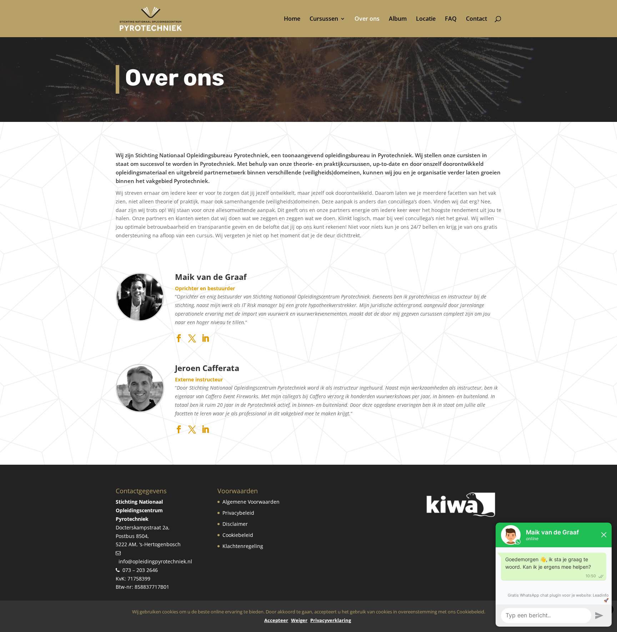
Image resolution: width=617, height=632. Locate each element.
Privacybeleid (238, 512)
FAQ (451, 19)
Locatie (426, 19)
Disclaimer (235, 523)
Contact (476, 19)
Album (398, 19)
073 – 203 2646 (140, 570)
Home (292, 19)
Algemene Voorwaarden (251, 501)
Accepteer (276, 620)
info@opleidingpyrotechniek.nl (155, 561)
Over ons (367, 19)
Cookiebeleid (237, 535)
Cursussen (324, 19)
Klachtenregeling (242, 546)
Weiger (299, 620)
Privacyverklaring (330, 620)
